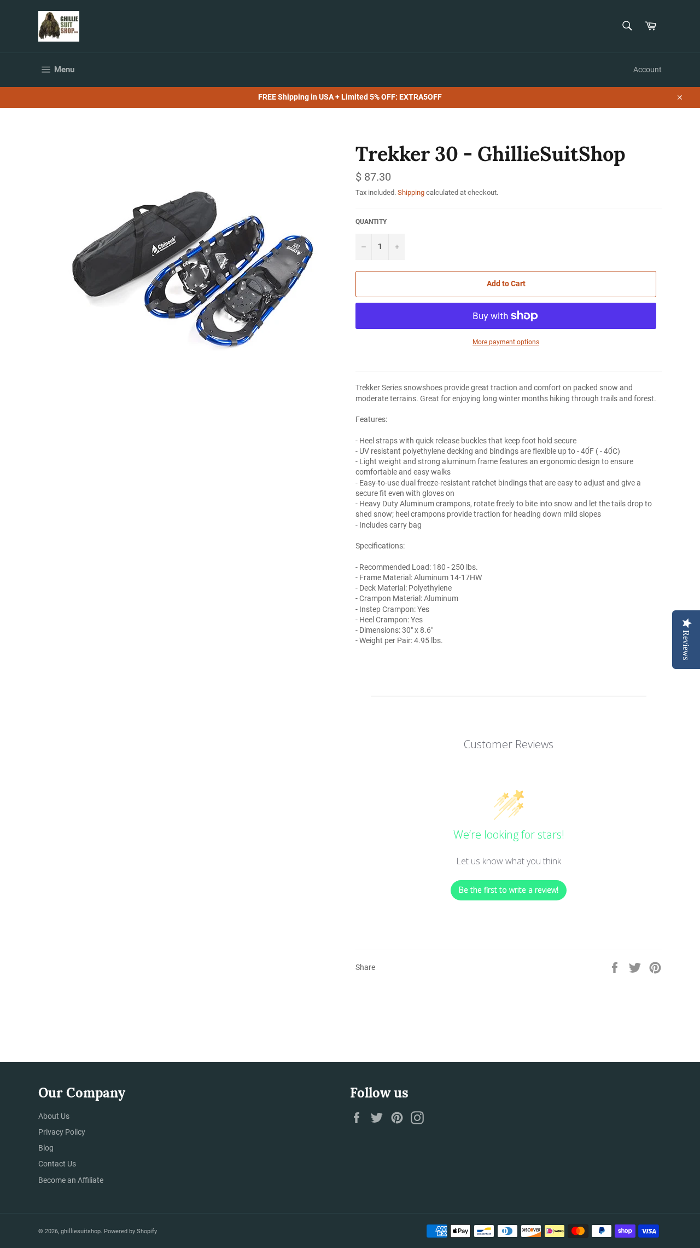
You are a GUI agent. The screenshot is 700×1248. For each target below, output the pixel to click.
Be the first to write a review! (508, 890)
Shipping (411, 192)
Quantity (371, 222)
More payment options (505, 342)
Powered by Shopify (130, 1231)
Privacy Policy (61, 1132)
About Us (53, 1116)
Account (647, 69)
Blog (46, 1147)
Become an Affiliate (70, 1180)
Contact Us (57, 1163)
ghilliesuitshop (81, 1231)
